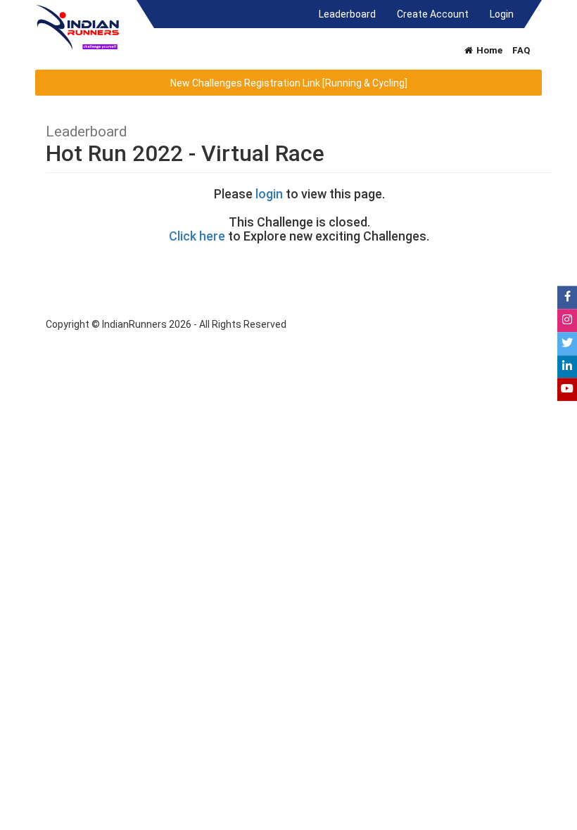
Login (502, 14)
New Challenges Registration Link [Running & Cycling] (288, 83)
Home (488, 50)
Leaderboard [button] (352, 14)
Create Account (433, 14)
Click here (197, 236)
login (269, 193)
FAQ (521, 50)
